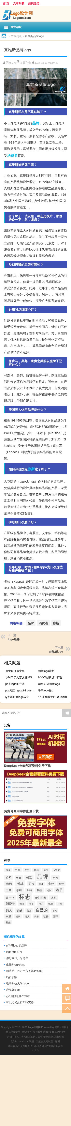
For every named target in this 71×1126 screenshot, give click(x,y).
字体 (41, 884)
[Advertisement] (35, 1090)
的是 (19, 910)
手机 (19, 890)
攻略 (29, 890)
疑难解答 (38, 1031)
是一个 (10, 897)
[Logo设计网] (35, 14)
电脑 (50, 903)
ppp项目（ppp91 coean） (21, 690)
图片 (31, 884)
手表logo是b (45, 690)
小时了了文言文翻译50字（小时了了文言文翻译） (21, 677)
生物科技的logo (15, 964)
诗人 (27, 916)
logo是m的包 (14, 952)
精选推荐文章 (13, 1031)
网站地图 (26, 1031)
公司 (8, 877)
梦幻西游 (40, 898)
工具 (8, 890)
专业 (8, 869)
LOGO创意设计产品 (50, 677)
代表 (36, 870)
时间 (49, 890)
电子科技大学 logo (17, 983)
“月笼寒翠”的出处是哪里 (53, 697)
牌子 (31, 903)
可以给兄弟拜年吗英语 (20, 1002)
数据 (39, 890)
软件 (46, 916)
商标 (9, 884)
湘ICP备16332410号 (54, 1031)
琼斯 (31, 468)
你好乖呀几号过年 (17, 958)
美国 (29, 910)
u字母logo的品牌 (16, 945)
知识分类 (33, 3)
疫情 (60, 903)
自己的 (42, 910)
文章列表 (18, 3)
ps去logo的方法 (15, 684)
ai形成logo (56, 651)
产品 (27, 870)
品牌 (35, 123)
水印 (53, 898)
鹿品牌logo (13, 990)
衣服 (8, 916)
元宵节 (56, 870)
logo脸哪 (14, 639)
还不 (55, 916)
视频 (18, 916)
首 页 (6, 3)
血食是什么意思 (15, 671)
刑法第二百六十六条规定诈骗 (24, 971)
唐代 (55, 877)
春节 (59, 889)
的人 (9, 910)
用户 (41, 903)
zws (14, 62)
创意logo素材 (46, 671)
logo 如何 (12, 977)
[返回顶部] (66, 1008)
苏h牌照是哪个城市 (18, 996)
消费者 (12, 155)
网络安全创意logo (49, 684)
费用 (36, 916)
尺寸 (61, 884)
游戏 (22, 903)
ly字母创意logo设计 (17, 697)
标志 (24, 896)
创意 (29, 877)
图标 (20, 883)
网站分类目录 (62, 1027)
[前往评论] (66, 998)
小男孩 (35, 1050)
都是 (8, 922)
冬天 (18, 877)
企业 (46, 869)
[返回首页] (66, 988)
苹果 (54, 910)
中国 (17, 870)
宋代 (51, 884)
